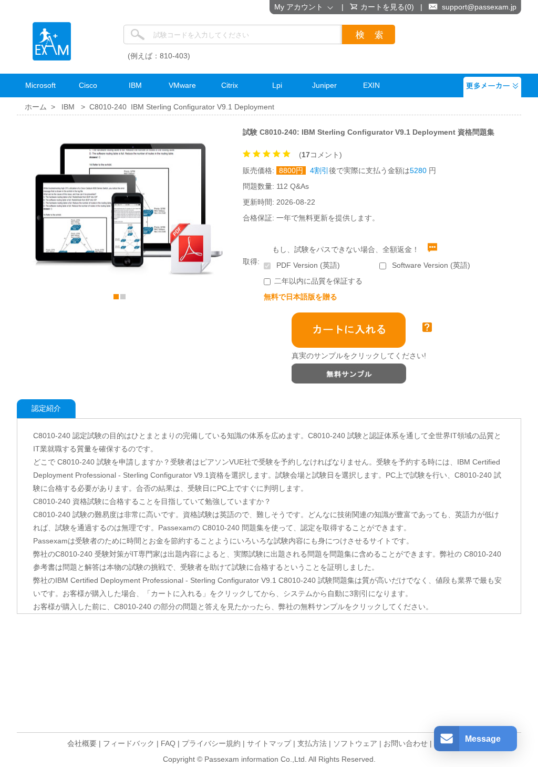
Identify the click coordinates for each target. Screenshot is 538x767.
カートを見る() (387, 7)
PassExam (52, 41)
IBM (68, 107)
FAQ (168, 743)
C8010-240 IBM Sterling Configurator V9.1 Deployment (181, 107)
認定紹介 (46, 408)
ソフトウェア (355, 743)
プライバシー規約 (211, 743)
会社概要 (82, 743)
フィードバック (128, 743)
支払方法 (312, 743)
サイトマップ (269, 743)
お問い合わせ (406, 743)
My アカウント (300, 7)
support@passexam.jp (479, 7)
